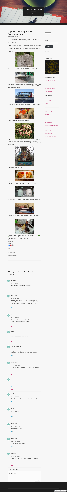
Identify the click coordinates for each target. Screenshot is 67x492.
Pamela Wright (14, 379)
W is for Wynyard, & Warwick (50, 88)
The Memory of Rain (48, 130)
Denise (12, 331)
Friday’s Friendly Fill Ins (36, 265)
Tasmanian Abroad (34, 9)
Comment (37, 480)
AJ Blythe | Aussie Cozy (49, 119)
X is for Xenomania (48, 85)
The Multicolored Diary (49, 111)
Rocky (10, 255)
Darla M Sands (14, 362)
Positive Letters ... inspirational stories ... (51, 125)
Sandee (12, 314)
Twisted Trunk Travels (49, 100)
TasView (46, 103)
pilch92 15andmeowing (16, 346)
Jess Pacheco (13, 280)
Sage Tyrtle (47, 114)
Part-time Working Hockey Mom (50, 136)
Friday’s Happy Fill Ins (12, 265)
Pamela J (16, 36)
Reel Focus (47, 106)
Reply (12, 290)
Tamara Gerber (14, 295)
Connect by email (49, 46)
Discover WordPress (48, 122)
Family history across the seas (50, 108)
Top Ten (14, 255)
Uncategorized (12, 252)
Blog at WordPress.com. (13, 490)
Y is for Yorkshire (48, 83)
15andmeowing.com (48, 133)
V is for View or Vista (48, 91)
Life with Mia (47, 117)
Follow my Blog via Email (50, 37)
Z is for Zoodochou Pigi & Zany (50, 80)
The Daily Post (47, 138)
